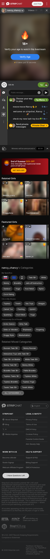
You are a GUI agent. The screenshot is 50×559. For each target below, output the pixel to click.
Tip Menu (40, 100)
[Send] (46, 92)
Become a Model (9, 458)
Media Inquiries (11, 434)
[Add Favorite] (4, 85)
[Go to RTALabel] (5, 519)
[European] (14, 277)
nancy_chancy (10, 267)
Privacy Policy (31, 420)
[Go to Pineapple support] (5, 526)
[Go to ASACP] (15, 519)
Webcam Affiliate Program (12, 467)
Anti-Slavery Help (33, 444)
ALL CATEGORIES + (13, 393)
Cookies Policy (32, 434)
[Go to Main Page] (15, 4)
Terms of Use (31, 425)
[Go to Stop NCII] (18, 526)
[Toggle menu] (3, 4)
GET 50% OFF (18, 170)
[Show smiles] (39, 92)
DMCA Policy (31, 429)
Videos (32, 10)
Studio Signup (8, 463)
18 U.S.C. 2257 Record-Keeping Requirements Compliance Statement (20, 536)
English (37, 406)
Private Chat (38, 125)
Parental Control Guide (35, 439)
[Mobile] (22, 277)
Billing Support (32, 463)
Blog (7, 425)
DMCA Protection (33, 467)
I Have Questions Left (16, 475)
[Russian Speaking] (5, 277)
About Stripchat (11, 420)
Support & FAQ (32, 458)
